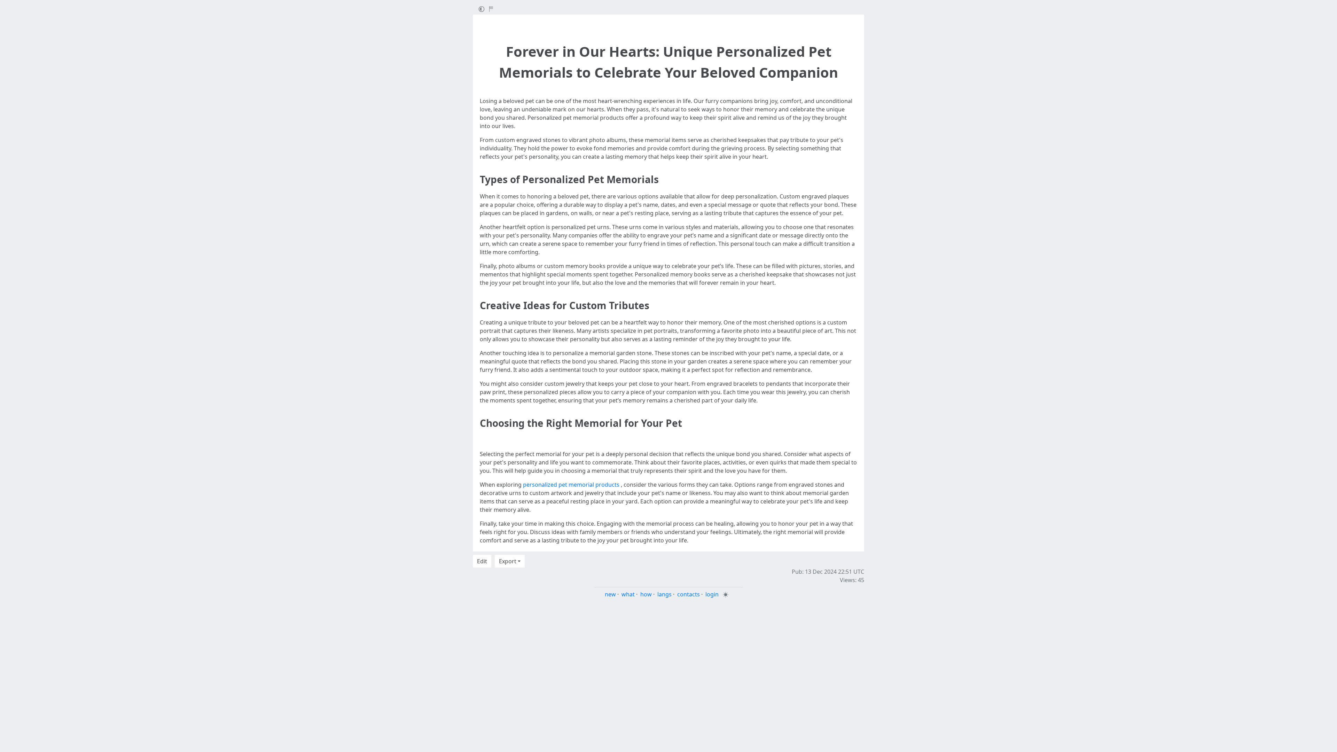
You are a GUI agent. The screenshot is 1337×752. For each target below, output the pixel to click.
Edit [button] (482, 561)
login (712, 594)
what (628, 594)
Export (507, 561)
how (646, 594)
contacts (688, 594)
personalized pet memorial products (571, 484)
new (610, 594)
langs (664, 594)
